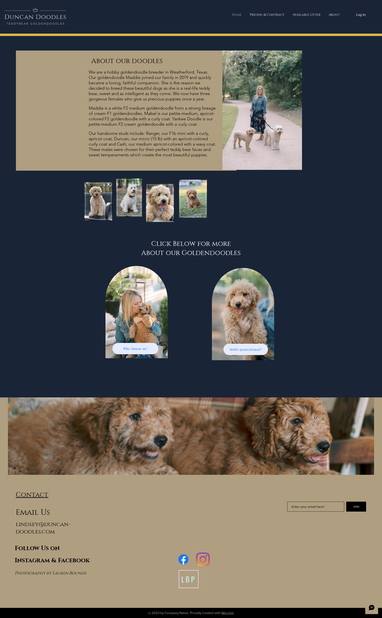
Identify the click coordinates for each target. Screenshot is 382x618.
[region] (137, 318)
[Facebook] (183, 559)
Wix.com (227, 613)
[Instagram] (203, 559)
